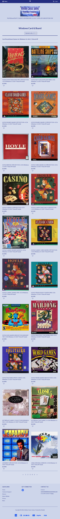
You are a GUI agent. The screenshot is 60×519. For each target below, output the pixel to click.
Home (3, 489)
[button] (15, 86)
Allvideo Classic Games (29, 510)
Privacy (4, 498)
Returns (4, 494)
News (3, 500)
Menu (5, 1)
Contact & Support (6, 491)
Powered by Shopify (40, 510)
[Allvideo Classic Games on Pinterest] (23, 490)
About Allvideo (5, 496)
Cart (56, 1)
